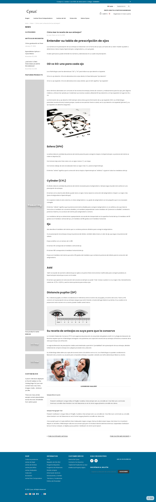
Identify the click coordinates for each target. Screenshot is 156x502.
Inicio (26, 23)
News (31, 23)
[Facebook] (91, 460)
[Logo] (32, 12)
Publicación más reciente (119, 436)
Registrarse (117, 14)
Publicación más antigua (58, 436)
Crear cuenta (126, 14)
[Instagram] (96, 460)
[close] (130, 2)
